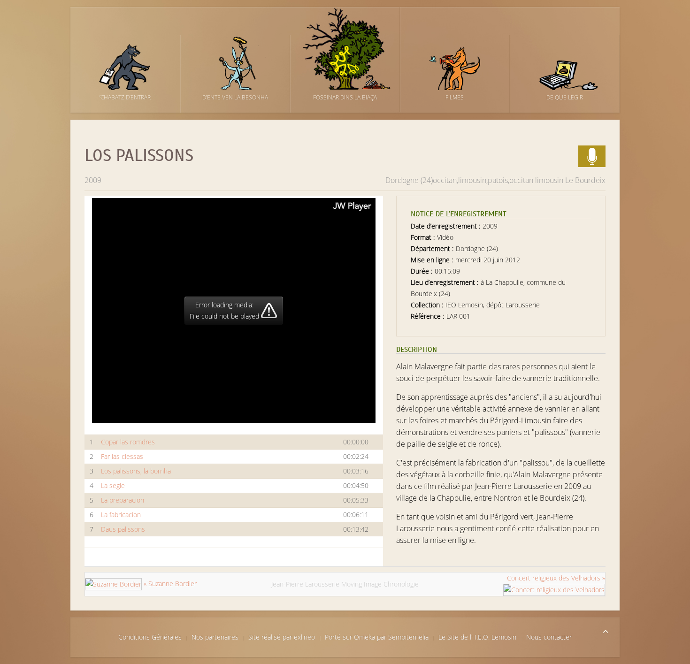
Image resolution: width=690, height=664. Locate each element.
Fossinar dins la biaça (345, 97)
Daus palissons (123, 529)
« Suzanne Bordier (169, 583)
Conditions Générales (150, 637)
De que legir (564, 97)
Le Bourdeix (585, 180)
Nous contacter (549, 637)
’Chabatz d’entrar (125, 97)
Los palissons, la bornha (136, 470)
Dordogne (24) (409, 180)
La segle (113, 485)
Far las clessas (122, 456)
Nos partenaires (215, 637)
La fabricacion (121, 514)
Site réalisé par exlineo (281, 637)
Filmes (454, 97)
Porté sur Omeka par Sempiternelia (377, 637)
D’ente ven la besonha (235, 97)
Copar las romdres (128, 441)
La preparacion (122, 500)
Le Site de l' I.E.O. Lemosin (477, 637)
